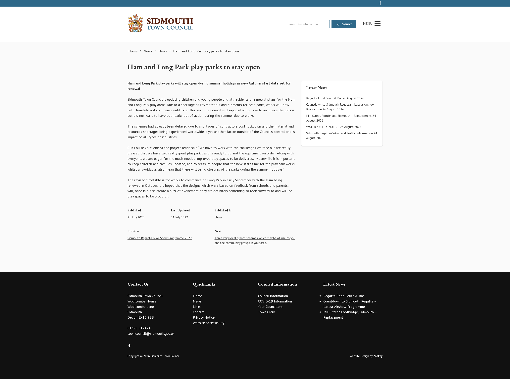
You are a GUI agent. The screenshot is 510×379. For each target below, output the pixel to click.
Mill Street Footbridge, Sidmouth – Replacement (339, 116)
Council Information (273, 296)
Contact (199, 312)
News (218, 217)
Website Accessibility (208, 322)
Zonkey (377, 356)
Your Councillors (270, 306)
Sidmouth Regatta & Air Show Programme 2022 (160, 238)
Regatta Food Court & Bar (324, 98)
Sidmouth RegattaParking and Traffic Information (339, 133)
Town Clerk (266, 312)
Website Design (359, 356)
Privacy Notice (204, 317)
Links (197, 306)
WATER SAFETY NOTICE (322, 127)
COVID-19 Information (275, 301)
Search (346, 24)
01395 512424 (139, 328)
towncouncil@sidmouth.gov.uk (151, 333)
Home (197, 296)
